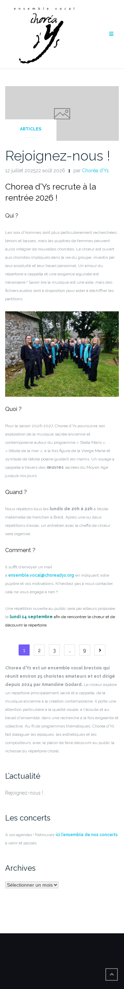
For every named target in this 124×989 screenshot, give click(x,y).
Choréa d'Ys (95, 170)
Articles (30, 129)
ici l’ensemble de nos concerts (86, 834)
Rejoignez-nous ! (57, 155)
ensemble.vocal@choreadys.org (41, 575)
